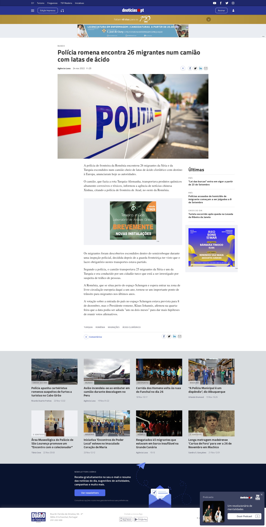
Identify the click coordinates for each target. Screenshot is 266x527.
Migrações (113, 327)
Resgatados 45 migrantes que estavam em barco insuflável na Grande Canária (157, 443)
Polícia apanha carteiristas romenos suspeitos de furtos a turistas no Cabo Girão (51, 392)
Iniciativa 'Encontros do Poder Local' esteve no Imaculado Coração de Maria (104, 443)
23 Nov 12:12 (89, 452)
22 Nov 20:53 (49, 452)
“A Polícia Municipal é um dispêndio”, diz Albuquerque (206, 390)
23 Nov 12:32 (59, 400)
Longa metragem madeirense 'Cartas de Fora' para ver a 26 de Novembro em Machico (210, 443)
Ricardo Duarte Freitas (41, 400)
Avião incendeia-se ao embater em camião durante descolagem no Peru (107, 392)
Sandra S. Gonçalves (197, 452)
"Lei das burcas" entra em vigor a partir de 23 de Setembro (210, 183)
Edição (47, 10)
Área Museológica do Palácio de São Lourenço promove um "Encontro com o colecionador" (52, 443)
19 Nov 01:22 (103, 400)
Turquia (88, 327)
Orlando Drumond (196, 397)
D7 (32, 3)
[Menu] (32, 10)
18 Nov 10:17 (141, 397)
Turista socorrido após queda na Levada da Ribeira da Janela (210, 215)
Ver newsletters (90, 493)
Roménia (100, 327)
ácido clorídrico (132, 327)
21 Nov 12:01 (214, 452)
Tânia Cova (36, 452)
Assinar (221, 10)
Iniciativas (79, 3)
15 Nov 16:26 (212, 397)
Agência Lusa (89, 400)
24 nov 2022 (82, 68)
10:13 (152, 452)
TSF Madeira (66, 3)
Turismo (40, 3)
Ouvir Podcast (244, 516)
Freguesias (52, 3)
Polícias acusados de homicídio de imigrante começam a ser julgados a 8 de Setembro (209, 199)
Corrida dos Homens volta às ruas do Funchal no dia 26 (158, 390)
